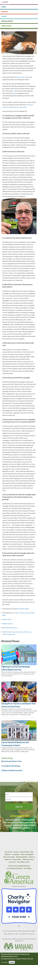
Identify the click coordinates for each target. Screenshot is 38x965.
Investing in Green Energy (10, 766)
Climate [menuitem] (4, 2)
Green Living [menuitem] (6, 26)
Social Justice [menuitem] (7, 21)
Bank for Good (7, 619)
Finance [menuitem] (4, 11)
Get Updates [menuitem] (16, 854)
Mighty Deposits (7, 623)
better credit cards (22, 77)
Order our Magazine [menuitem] (27, 854)
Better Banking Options (9, 628)
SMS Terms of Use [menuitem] (28, 859)
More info (30, 958)
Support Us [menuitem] (8, 859)
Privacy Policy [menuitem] (17, 859)
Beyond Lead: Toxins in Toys (11, 761)
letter (14, 93)
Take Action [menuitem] (8, 852)
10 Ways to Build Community (12, 770)
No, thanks (5, 962)
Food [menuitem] (3, 7)
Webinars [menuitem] (8, 854)
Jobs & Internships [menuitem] (9, 857)
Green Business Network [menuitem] (14, 868)
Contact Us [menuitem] (12, 862)
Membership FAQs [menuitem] (22, 857)
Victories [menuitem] (16, 852)
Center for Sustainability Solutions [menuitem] (19, 866)
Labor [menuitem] (3, 16)
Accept (12, 962)
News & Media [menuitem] (24, 852)
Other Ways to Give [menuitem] (23, 862)
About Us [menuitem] (32, 857)
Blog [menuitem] (31, 852)
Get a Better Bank (23, 609)
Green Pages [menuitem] (27, 868)
